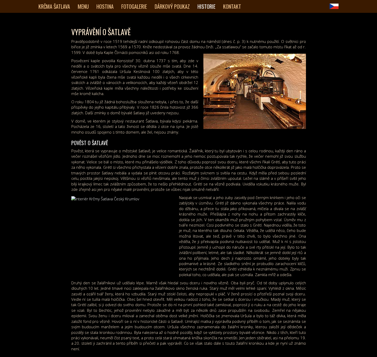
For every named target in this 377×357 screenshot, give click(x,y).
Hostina (105, 6)
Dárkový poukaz (172, 6)
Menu (83, 6)
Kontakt (232, 6)
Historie (206, 6)
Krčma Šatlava (54, 6)
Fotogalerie (134, 6)
